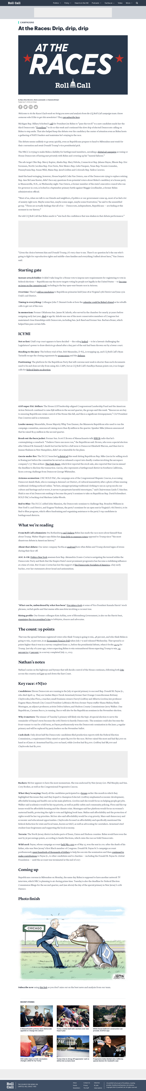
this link (43, 987)
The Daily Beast (52, 464)
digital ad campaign (107, 152)
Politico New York (38, 557)
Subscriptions (98, 1088)
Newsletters (76, 1088)
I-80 (122, 670)
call (51, 124)
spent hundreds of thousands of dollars (51, 852)
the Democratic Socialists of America (92, 565)
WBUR (97, 438)
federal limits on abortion (38, 370)
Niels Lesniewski (39, 100)
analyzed (71, 547)
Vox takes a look (74, 605)
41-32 (116, 645)
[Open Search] (137, 3)
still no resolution (45, 292)
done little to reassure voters (74, 537)
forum (84, 793)
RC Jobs (96, 1085)
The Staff (86, 1088)
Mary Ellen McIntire (26, 100)
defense (81, 356)
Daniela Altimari (53, 100)
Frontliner (41, 128)
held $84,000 (67, 845)
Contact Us (86, 1083)
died (44, 316)
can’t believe (68, 533)
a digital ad (63, 456)
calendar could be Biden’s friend (98, 302)
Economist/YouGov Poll (58, 641)
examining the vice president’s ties (34, 619)
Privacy (85, 1085)
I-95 (42, 674)
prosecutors (63, 356)
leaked (85, 342)
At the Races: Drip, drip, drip (53, 28)
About (75, 1083)
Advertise (97, 1083)
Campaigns (27, 22)
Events (75, 1085)
